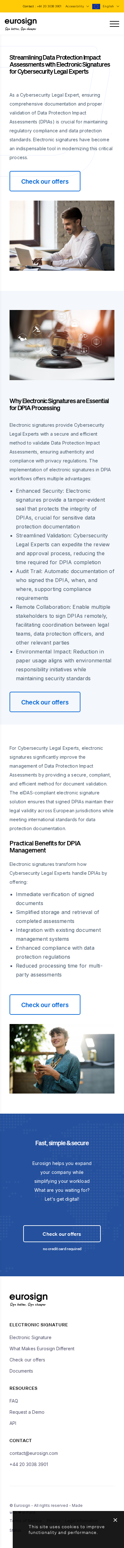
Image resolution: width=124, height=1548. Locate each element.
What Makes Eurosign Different (42, 1348)
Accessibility (75, 6)
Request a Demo (27, 1412)
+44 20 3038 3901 (49, 6)
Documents (21, 1371)
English (109, 6)
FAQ (14, 1401)
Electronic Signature (31, 1337)
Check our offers (45, 181)
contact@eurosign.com (34, 1453)
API (13, 1423)
